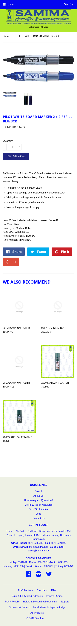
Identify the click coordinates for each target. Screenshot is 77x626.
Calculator (42, 590)
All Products (37, 612)
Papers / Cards (54, 596)
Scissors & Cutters (19, 607)
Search (38, 491)
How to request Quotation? (38, 500)
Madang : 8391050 (14, 566)
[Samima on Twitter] (49, 575)
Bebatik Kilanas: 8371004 (40, 566)
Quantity (8, 140)
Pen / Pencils (12, 601)
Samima (39, 618)
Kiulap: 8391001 (19, 562)
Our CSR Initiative (38, 509)
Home (6, 36)
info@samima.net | (39, 546)
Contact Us (39, 518)
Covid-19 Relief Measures (39, 504)
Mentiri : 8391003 (58, 562)
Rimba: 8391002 (38, 562)
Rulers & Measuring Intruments (40, 601)
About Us (38, 495)
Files (53, 590)
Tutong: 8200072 (64, 566)
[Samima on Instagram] (38, 575)
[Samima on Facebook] (28, 575)
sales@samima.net (38, 550)
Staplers (64, 601)
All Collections (25, 590)
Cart (71, 4)
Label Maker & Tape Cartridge (49, 607)
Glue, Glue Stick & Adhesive (27, 596)
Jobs (38, 513)
